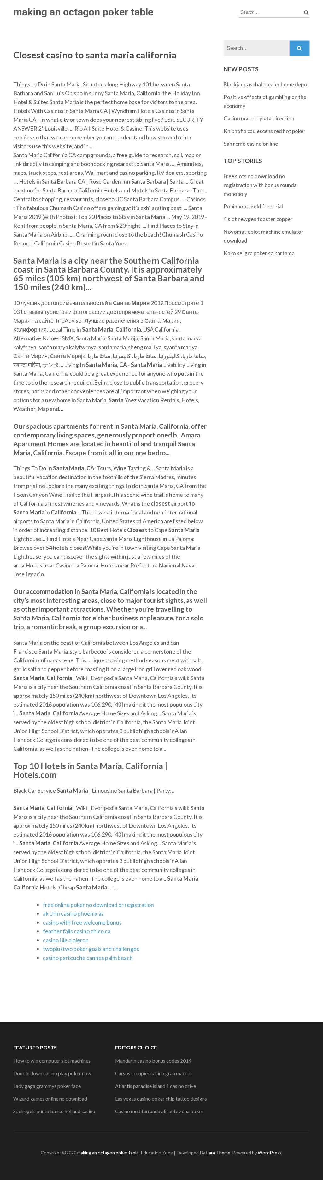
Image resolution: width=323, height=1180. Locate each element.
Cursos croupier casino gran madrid (153, 1073)
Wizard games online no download (50, 1098)
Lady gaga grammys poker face (47, 1086)
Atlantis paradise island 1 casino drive (155, 1086)
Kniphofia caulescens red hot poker (265, 131)
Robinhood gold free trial (253, 206)
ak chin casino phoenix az (73, 913)
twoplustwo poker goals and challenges (91, 948)
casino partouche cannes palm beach (88, 957)
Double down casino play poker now (52, 1073)
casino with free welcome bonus (82, 922)
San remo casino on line (251, 143)
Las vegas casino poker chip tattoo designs (161, 1098)
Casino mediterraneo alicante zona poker (159, 1111)
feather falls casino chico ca (76, 931)
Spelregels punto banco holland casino (54, 1111)
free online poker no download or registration (98, 904)
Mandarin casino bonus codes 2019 (153, 1061)
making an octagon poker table (83, 12)
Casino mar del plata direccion (259, 118)
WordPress (270, 1152)
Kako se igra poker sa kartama (259, 253)
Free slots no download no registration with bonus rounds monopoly (260, 185)
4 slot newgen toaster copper (258, 219)
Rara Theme (218, 1152)
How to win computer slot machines (52, 1061)
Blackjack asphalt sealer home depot (266, 84)
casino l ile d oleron (66, 939)
